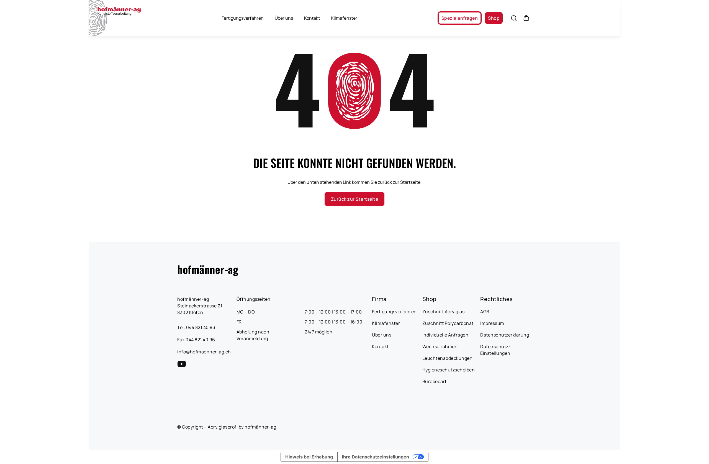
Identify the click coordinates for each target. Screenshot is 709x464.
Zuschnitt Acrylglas (443, 312)
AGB (484, 312)
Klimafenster (344, 18)
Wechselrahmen (440, 346)
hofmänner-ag (207, 269)
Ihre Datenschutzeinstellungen (375, 457)
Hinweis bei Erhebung (309, 457)
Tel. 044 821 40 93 (196, 327)
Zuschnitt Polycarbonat (448, 323)
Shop (494, 18)
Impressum (492, 323)
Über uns (284, 18)
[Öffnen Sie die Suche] (513, 18)
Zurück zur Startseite (354, 199)
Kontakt (312, 18)
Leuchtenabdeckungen (447, 358)
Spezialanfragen (459, 18)
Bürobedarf (434, 381)
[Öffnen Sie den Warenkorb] (526, 18)
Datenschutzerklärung (504, 335)
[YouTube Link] (181, 364)
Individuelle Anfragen (445, 335)
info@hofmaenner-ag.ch (204, 352)
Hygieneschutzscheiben (448, 370)
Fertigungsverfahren (243, 18)
